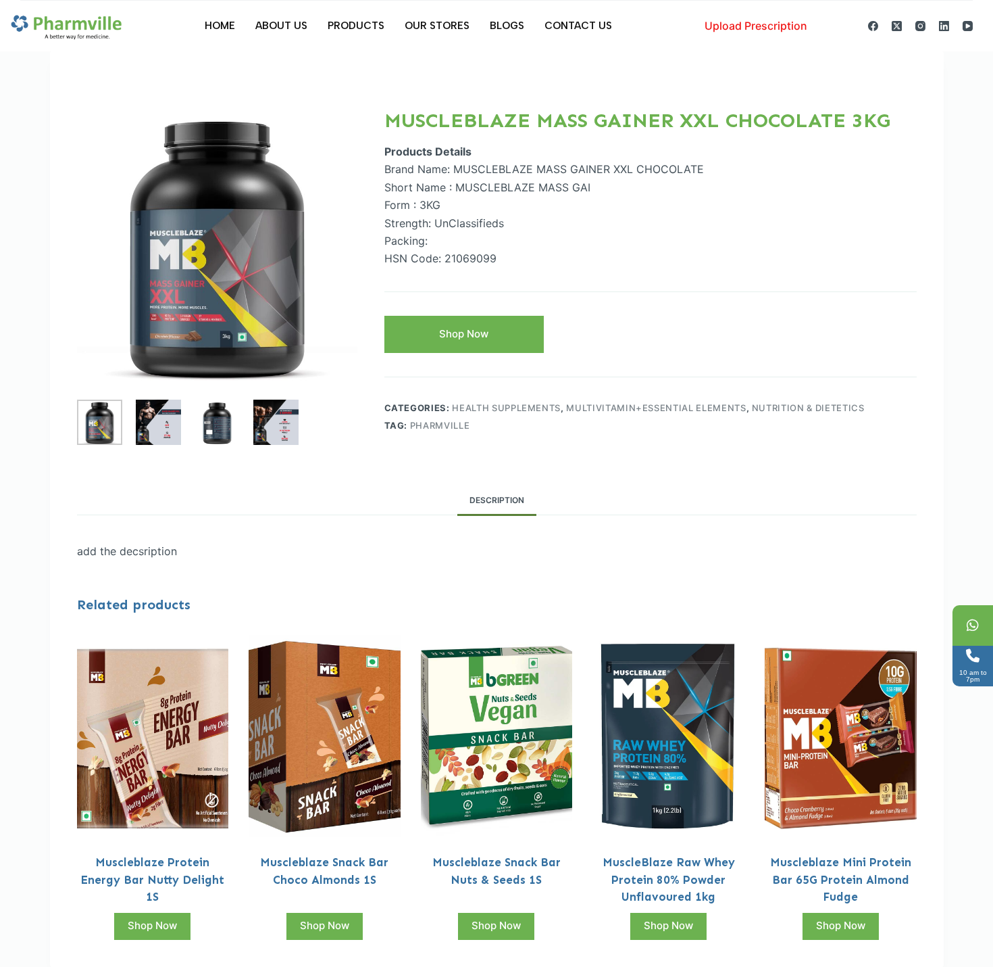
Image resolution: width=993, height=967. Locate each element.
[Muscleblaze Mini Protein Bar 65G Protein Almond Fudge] (841, 736)
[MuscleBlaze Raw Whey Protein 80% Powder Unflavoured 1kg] (668, 736)
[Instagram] (920, 26)
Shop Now (463, 333)
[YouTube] (968, 26)
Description (496, 500)
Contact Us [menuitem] (578, 26)
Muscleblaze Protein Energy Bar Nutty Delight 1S (152, 879)
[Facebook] (873, 26)
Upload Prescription (756, 25)
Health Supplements (506, 407)
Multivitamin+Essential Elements (656, 407)
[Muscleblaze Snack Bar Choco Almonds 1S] (325, 736)
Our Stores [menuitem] (437, 26)
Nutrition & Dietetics (808, 407)
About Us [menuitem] (281, 26)
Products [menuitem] (356, 26)
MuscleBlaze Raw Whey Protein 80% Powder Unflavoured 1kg (669, 879)
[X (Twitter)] (897, 26)
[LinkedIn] (944, 26)
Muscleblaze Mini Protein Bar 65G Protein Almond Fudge (840, 879)
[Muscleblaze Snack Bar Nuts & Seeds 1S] (497, 736)
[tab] (496, 500)
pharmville (440, 425)
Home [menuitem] (220, 26)
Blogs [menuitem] (507, 26)
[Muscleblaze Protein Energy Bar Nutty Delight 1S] (153, 736)
